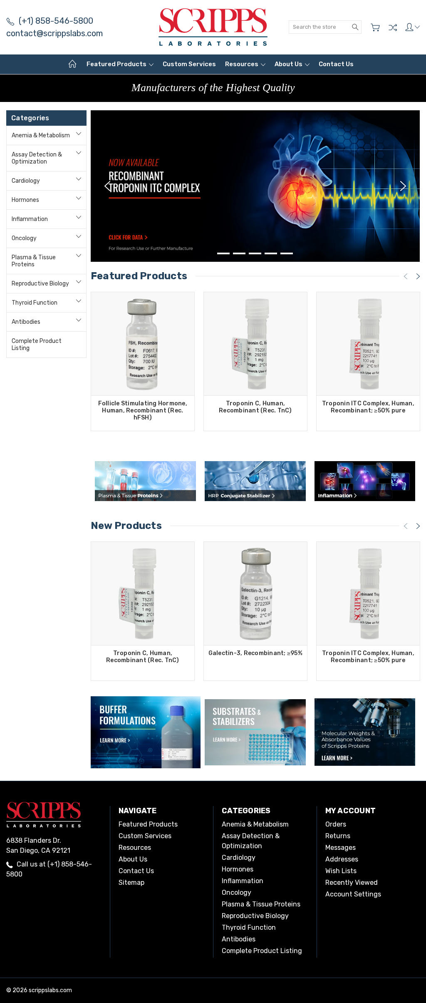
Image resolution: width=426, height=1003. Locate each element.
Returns (337, 836)
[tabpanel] (255, 186)
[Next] (403, 186)
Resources (242, 64)
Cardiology (26, 180)
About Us (289, 64)
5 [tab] (286, 253)
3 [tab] (255, 253)
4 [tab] (271, 253)
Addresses (341, 859)
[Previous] (107, 186)
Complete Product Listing (37, 345)
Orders (335, 824)
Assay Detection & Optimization (37, 158)
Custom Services (189, 64)
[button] (145, 481)
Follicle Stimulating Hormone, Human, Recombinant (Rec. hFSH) (142, 410)
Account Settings (353, 894)
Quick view (142, 364)
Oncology (24, 238)
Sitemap (131, 882)
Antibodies (26, 321)
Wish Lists (341, 871)
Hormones (25, 200)
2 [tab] (239, 253)
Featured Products (117, 64)
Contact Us (336, 64)
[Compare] (392, 27)
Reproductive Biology (40, 283)
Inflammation (30, 219)
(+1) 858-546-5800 (56, 21)
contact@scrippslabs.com (54, 33)
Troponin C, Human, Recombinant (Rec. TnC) (255, 407)
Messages (340, 848)
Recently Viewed (351, 882)
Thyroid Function (34, 302)
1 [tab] (223, 253)
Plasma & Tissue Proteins (34, 261)
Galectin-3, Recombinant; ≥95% (255, 653)
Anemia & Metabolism (41, 135)
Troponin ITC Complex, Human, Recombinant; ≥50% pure (368, 407)
